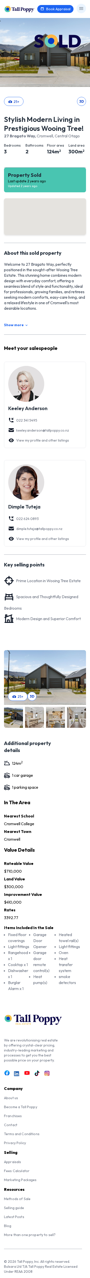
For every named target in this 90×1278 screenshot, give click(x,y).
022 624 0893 (27, 518)
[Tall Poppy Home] (25, 8)
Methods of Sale (17, 1199)
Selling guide (14, 1208)
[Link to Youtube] (27, 1073)
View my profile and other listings (42, 440)
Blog (8, 1226)
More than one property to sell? (30, 1235)
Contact (10, 1125)
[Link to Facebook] (7, 1073)
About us (11, 1098)
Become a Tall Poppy (20, 1107)
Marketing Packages (20, 1180)
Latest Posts (14, 1217)
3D (81, 101)
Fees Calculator (17, 1171)
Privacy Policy (15, 1143)
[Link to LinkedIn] (17, 1074)
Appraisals (12, 1162)
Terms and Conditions (22, 1134)
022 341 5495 (26, 420)
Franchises (13, 1116)
